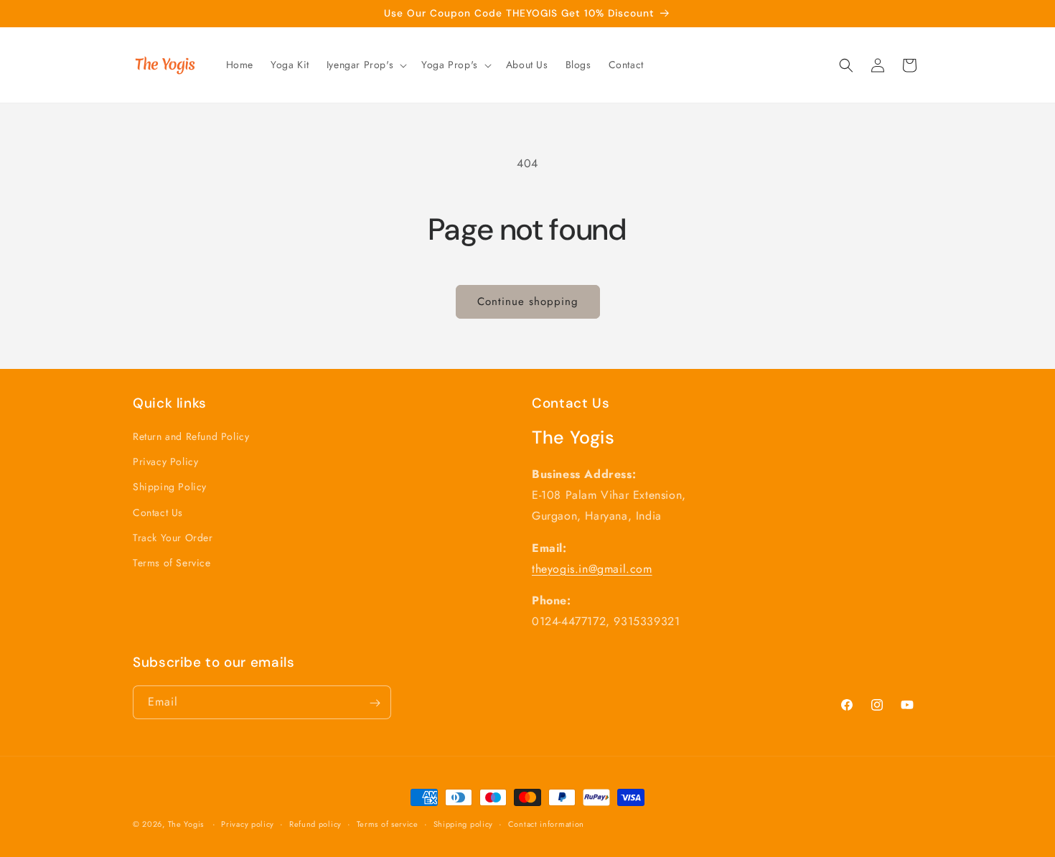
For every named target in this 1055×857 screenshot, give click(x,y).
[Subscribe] (374, 703)
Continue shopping (527, 301)
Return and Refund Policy (191, 436)
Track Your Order (173, 537)
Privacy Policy (165, 462)
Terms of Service (172, 563)
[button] (365, 65)
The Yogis (187, 824)
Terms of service (387, 823)
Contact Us (158, 512)
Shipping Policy (170, 487)
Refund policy (315, 823)
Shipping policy (463, 823)
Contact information (546, 823)
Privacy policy (247, 823)
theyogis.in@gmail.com (592, 569)
